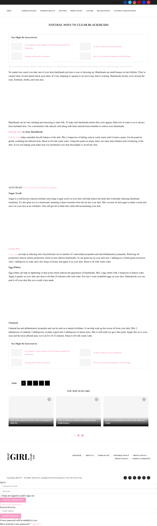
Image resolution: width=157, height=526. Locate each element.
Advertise (76, 455)
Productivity (76, 11)
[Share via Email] (47, 383)
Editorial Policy (121, 455)
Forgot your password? (11, 504)
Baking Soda (15, 131)
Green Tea (14, 248)
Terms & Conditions (141, 459)
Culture (89, 11)
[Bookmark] (49, 399)
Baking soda (14, 137)
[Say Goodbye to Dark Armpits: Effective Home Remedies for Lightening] (16, 46)
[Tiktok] (148, 2)
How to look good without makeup (40, 187)
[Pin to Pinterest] (41, 383)
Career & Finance (29, 11)
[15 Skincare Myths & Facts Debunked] (85, 46)
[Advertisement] (78, 101)
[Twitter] (130, 2)
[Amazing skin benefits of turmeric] (16, 56)
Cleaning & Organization (125, 11)
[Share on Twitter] (35, 383)
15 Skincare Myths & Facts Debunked (107, 46)
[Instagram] (134, 2)
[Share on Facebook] (29, 383)
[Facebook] (125, 2)
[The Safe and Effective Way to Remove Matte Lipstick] (31, 411)
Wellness (63, 11)
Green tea (13, 254)
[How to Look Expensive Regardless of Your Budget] (85, 56)
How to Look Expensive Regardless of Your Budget (112, 56)
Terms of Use (103, 455)
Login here (35, 524)
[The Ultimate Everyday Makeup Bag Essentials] (78, 411)
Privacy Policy (140, 455)
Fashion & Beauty (47, 11)
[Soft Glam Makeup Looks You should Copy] (125, 411)
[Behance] (144, 2)
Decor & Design (103, 11)
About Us (90, 455)
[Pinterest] (139, 2)
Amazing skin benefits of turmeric (37, 56)
